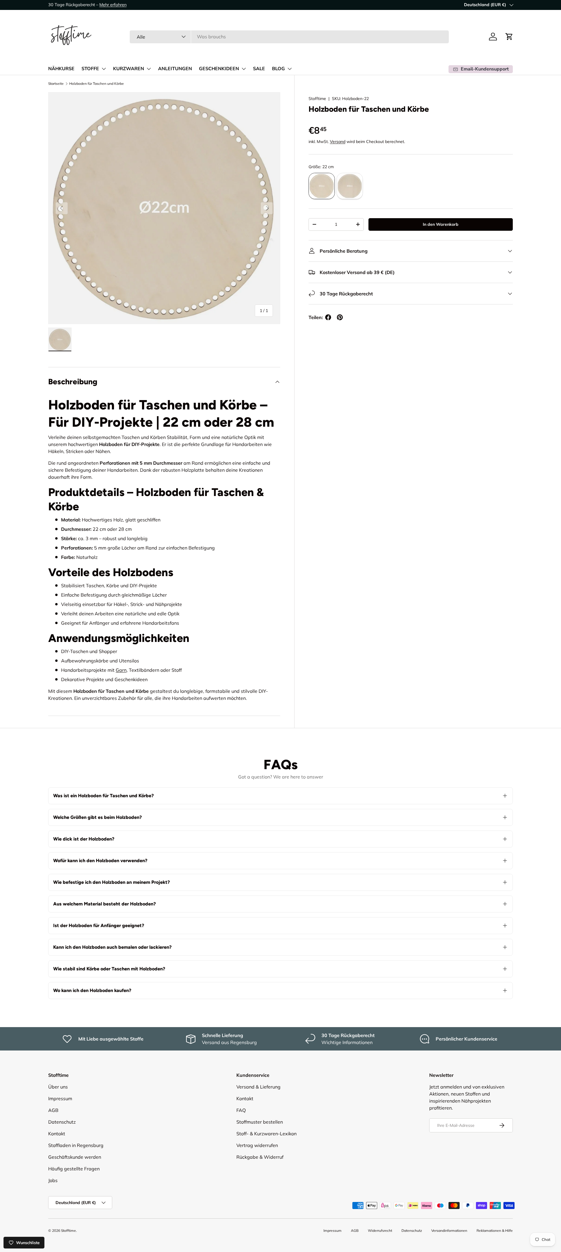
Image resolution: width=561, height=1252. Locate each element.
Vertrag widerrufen (257, 1145)
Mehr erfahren (113, 4)
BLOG (278, 69)
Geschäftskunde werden (74, 1157)
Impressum (60, 1098)
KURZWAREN (128, 69)
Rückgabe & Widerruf (259, 1157)
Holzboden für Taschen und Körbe (96, 83)
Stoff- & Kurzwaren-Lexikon (266, 1133)
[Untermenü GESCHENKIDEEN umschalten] (243, 68)
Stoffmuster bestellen (259, 1122)
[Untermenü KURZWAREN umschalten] (148, 68)
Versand (337, 141)
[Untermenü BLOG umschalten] (289, 68)
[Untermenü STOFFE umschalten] (103, 68)
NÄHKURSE (61, 69)
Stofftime (317, 98)
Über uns (58, 1087)
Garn (121, 670)
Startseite (56, 83)
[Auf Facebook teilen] (328, 317)
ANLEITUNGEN (175, 69)
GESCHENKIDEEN (219, 69)
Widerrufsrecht (380, 1230)
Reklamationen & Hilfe (495, 1230)
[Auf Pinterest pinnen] (340, 317)
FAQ (241, 1110)
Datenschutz (62, 1122)
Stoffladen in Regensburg (75, 1145)
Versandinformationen (449, 1230)
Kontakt (56, 1133)
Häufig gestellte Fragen (74, 1169)
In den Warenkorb (440, 224)
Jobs (53, 1180)
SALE (259, 69)
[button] (509, 36)
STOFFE (90, 69)
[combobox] (289, 36)
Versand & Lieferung (258, 1087)
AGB (53, 1110)
